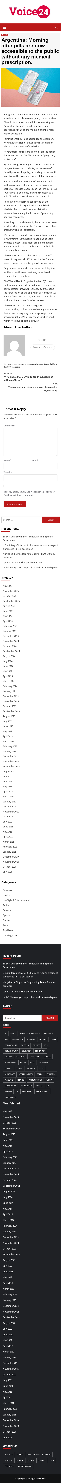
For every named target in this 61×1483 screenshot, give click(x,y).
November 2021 (11, 811)
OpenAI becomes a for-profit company (22, 562)
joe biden (30, 1068)
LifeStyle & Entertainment (16, 900)
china (53, 1039)
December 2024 (11, 636)
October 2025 (9, 595)
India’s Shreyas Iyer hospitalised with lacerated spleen (30, 567)
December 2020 (11, 856)
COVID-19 (25, 1045)
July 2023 (7, 721)
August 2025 (9, 606)
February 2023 (10, 746)
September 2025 (11, 601)
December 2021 (11, 806)
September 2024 (11, 651)
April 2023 (8, 736)
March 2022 (8, 796)
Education (26, 1051)
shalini (42, 340)
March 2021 (8, 841)
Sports (6, 915)
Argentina (12, 364)
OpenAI (40, 1074)
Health (5, 35)
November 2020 (11, 861)
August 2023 (9, 716)
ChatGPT (43, 1039)
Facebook (21, 1056)
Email (35, 460)
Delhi (46, 1045)
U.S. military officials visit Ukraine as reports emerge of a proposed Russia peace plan (30, 547)
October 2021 (9, 816)
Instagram (43, 1062)
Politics (6, 905)
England (8, 1056)
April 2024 (8, 676)
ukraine (8, 1091)
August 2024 (9, 656)
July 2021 (7, 821)
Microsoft (10, 1074)
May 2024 (7, 671)
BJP (6, 1039)
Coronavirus (11, 1045)
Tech (5, 925)
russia (49, 1080)
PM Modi (21, 1080)
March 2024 (8, 681)
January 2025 (9, 631)
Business (7, 890)
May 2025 (7, 616)
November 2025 (11, 591)
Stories (6, 920)
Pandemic (9, 1080)
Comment (9, 425)
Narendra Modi (26, 1074)
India (32, 1062)
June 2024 (8, 666)
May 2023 (7, 731)
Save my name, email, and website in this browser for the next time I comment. (29, 493)
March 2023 (8, 741)
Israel (19, 1068)
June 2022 (8, 781)
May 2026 (7, 585)
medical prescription (26, 364)
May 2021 (7, 831)
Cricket (36, 1045)
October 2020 (9, 866)
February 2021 (10, 846)
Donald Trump (11, 1051)
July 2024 (7, 661)
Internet (8, 1068)
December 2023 (11, 696)
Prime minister (35, 1080)
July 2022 (7, 776)
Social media (10, 1085)
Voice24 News (42, 1091)
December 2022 (11, 756)
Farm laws (34, 1056)
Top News (8, 930)
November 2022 (11, 761)
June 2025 (8, 611)
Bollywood (17, 1039)
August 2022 (9, 771)
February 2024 (10, 686)
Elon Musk (40, 1051)
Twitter (39, 1085)
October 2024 (9, 646)
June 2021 (8, 826)
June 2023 (8, 726)
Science (7, 910)
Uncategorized (10, 935)
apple (13, 1033)
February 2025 (10, 626)
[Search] (56, 27)
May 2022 (7, 786)
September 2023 (11, 711)
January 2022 (9, 801)
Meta (41, 1068)
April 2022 (8, 791)
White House (10, 1097)
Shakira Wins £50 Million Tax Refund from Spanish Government (28, 538)
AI (5, 1033)
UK (48, 1085)
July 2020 (7, 871)
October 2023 (9, 706)
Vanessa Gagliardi (43, 364)
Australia (48, 1033)
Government (10, 1062)
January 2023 (9, 751)
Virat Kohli (27, 1091)
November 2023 (11, 701)
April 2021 (8, 836)
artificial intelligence (30, 1033)
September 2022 (11, 766)
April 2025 (8, 621)
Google (47, 1056)
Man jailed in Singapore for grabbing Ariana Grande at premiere (29, 555)
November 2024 (11, 641)
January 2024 (9, 691)
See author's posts (42, 347)
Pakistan (51, 1074)
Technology (26, 1085)
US (17, 1091)
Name (7, 460)
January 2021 (9, 851)
